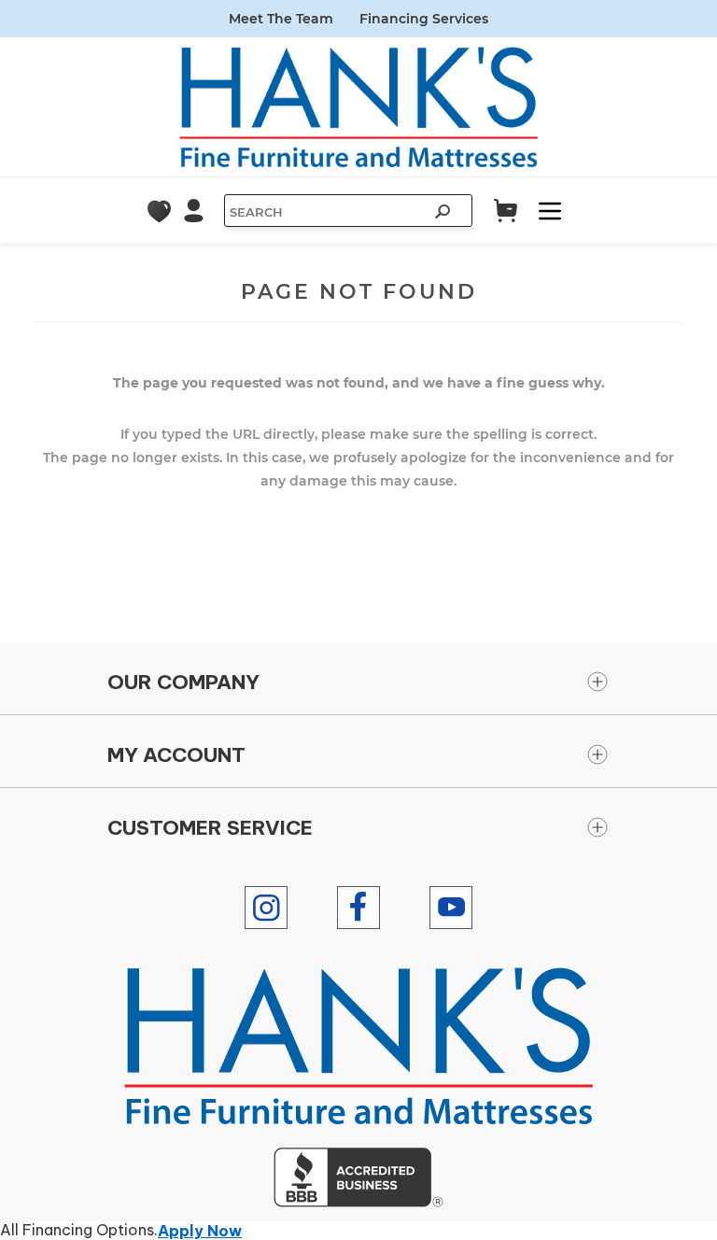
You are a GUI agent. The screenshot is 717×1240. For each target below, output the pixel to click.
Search (444, 213)
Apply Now (200, 1230)
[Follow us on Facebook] (358, 907)
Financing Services (423, 18)
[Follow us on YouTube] (451, 907)
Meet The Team (281, 18)
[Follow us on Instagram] (266, 907)
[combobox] (325, 212)
